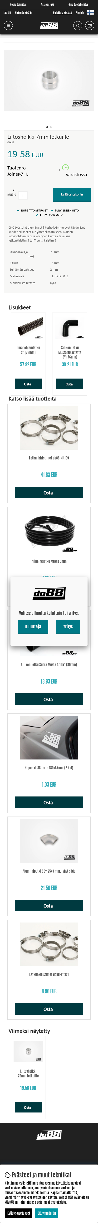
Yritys (68, 626)
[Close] (87, 577)
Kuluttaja (33, 626)
